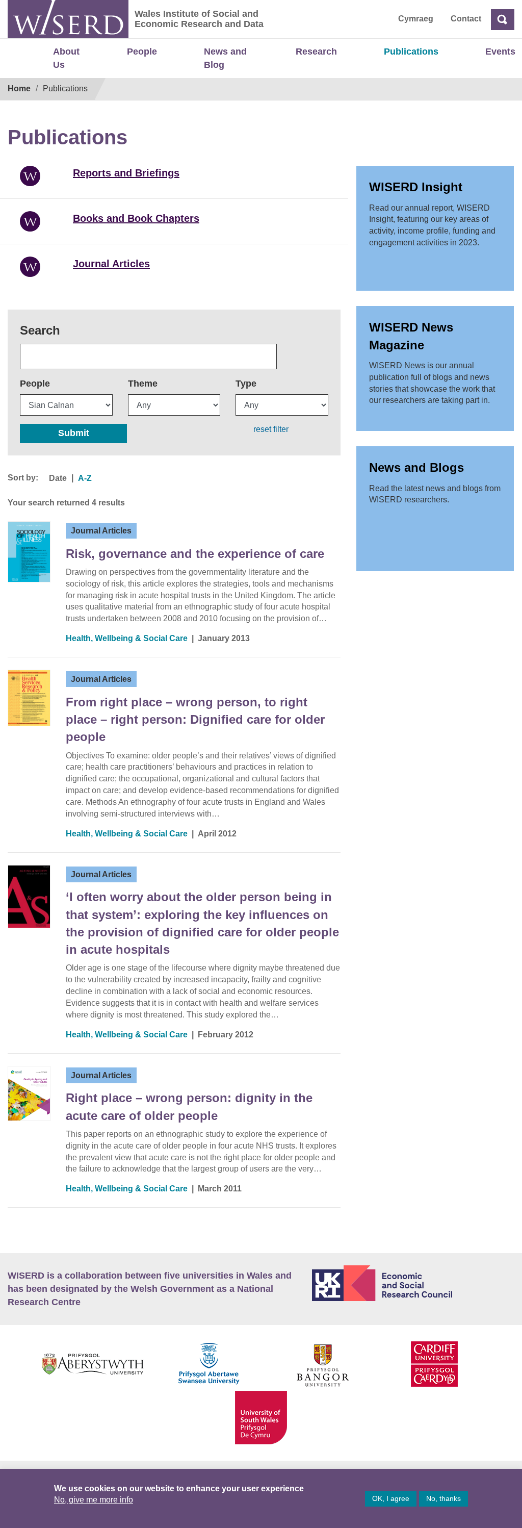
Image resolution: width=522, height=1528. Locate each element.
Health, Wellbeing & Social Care (127, 638)
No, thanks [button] (443, 1498)
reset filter (271, 429)
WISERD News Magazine (411, 335)
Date (58, 478)
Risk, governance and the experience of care (195, 554)
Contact (466, 18)
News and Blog (225, 58)
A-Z (85, 478)
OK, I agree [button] (390, 1498)
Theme (143, 383)
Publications (411, 51)
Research (316, 51)
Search (40, 330)
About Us (66, 58)
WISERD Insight (415, 187)
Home (19, 88)
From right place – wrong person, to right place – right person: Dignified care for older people (195, 719)
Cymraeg (415, 18)
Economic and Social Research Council (413, 1283)
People (142, 51)
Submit (73, 433)
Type (246, 383)
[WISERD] (68, 19)
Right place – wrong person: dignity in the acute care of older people (189, 1106)
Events (500, 51)
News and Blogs (416, 467)
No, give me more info (93, 1499)
